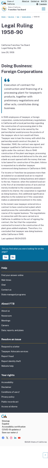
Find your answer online (12, 275)
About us (25, 1)
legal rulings (26, 17)
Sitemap (6, 421)
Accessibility (7, 382)
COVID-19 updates (11, 429)
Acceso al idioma (9, 406)
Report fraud (7, 356)
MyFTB (44, 1)
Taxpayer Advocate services (14, 351)
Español (5, 424)
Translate (43, 4)
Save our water (10, 432)
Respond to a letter (10, 346)
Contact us (35, 1)
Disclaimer (6, 387)
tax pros (11, 17)
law (18, 17)
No (13, 257)
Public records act (9, 402)
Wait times (6, 280)
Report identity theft (11, 361)
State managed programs (13, 294)
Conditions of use (16, 392)
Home (3, 17)
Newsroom (6, 316)
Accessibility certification (14, 427)
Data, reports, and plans (12, 330)
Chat (3, 285)
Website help (7, 366)
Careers (5, 325)
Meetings (5, 320)
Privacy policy (7, 397)
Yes (5, 257)
